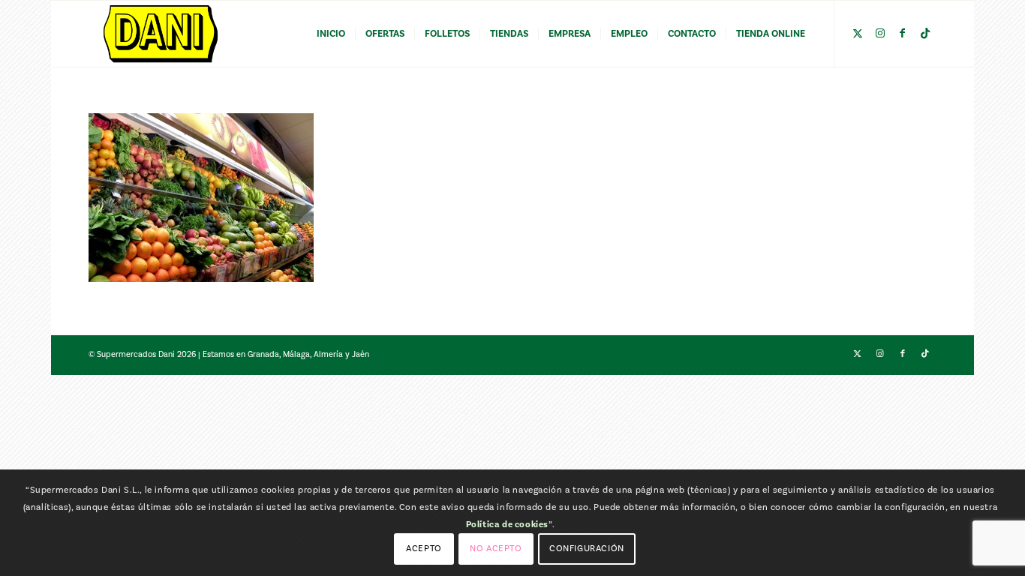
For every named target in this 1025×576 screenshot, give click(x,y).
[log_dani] (161, 34)
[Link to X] (857, 33)
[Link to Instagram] (880, 33)
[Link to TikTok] (925, 33)
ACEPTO (424, 548)
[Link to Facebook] (902, 33)
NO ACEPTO (496, 548)
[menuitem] (331, 34)
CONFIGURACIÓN (586, 548)
